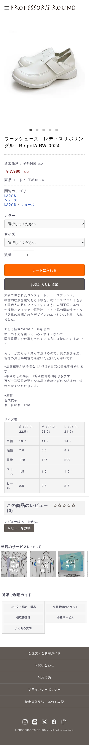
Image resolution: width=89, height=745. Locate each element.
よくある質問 (23, 628)
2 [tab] (38, 131)
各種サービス (65, 617)
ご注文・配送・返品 (23, 607)
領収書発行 (23, 617)
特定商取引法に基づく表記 (44, 701)
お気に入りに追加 (44, 284)
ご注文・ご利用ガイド (44, 653)
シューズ (10, 200)
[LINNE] (34, 721)
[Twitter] (44, 721)
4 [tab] (51, 131)
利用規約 (44, 677)
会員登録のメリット (65, 607)
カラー (9, 215)
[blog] (64, 721)
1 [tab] (31, 131)
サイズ (9, 234)
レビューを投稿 (19, 528)
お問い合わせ (44, 665)
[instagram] (25, 721)
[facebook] (54, 721)
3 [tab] (44, 131)
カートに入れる (44, 270)
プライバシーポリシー (44, 689)
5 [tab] (57, 131)
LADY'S (10, 195)
